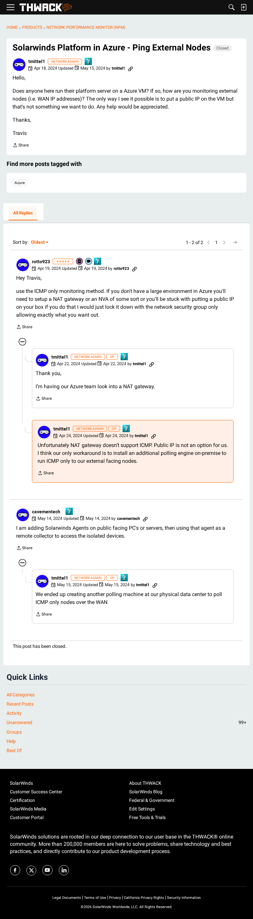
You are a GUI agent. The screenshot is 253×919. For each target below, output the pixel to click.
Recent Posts (20, 704)
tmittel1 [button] (36, 61)
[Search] (232, 7)
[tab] (23, 213)
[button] (19, 64)
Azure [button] (19, 182)
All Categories (21, 694)
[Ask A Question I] (89, 62)
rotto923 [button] (41, 261)
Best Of (14, 750)
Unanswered (126, 722)
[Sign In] (243, 7)
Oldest (38, 242)
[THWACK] (45, 7)
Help (11, 741)
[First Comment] (89, 262)
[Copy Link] (130, 68)
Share (21, 146)
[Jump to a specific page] (235, 242)
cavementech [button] (46, 511)
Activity (14, 713)
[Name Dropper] (80, 262)
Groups (14, 732)
